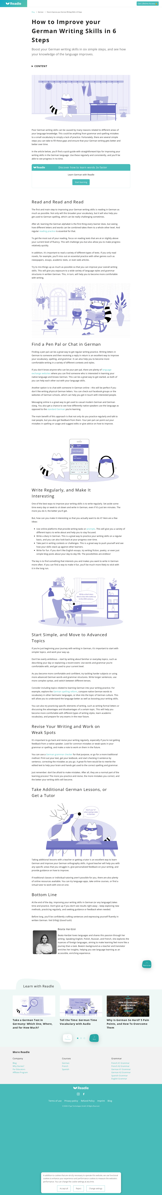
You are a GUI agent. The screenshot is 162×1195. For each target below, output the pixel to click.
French (65, 1066)
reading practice (47, 231)
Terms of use (55, 1100)
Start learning (81, 182)
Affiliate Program (20, 1072)
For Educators (19, 1069)
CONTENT (40, 66)
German (65, 1063)
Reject (78, 1188)
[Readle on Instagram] (78, 1094)
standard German (56, 409)
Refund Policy (88, 1100)
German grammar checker (59, 754)
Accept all (64, 1188)
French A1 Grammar (120, 1063)
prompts (91, 528)
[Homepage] (13, 3)
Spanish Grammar (119, 1075)
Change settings (95, 1188)
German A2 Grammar (121, 1072)
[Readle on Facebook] (83, 1094)
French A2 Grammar (120, 1066)
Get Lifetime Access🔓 (147, 3)
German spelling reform (65, 691)
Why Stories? (18, 1066)
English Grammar (119, 1078)
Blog (33, 12)
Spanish (65, 1069)
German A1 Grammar (121, 1069)
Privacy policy (71, 1100)
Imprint (101, 1100)
